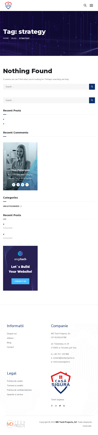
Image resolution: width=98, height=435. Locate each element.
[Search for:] (49, 86)
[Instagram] (56, 406)
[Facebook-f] (52, 406)
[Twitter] (60, 406)
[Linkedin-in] (64, 406)
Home (6, 38)
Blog (13, 38)
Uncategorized (11, 206)
